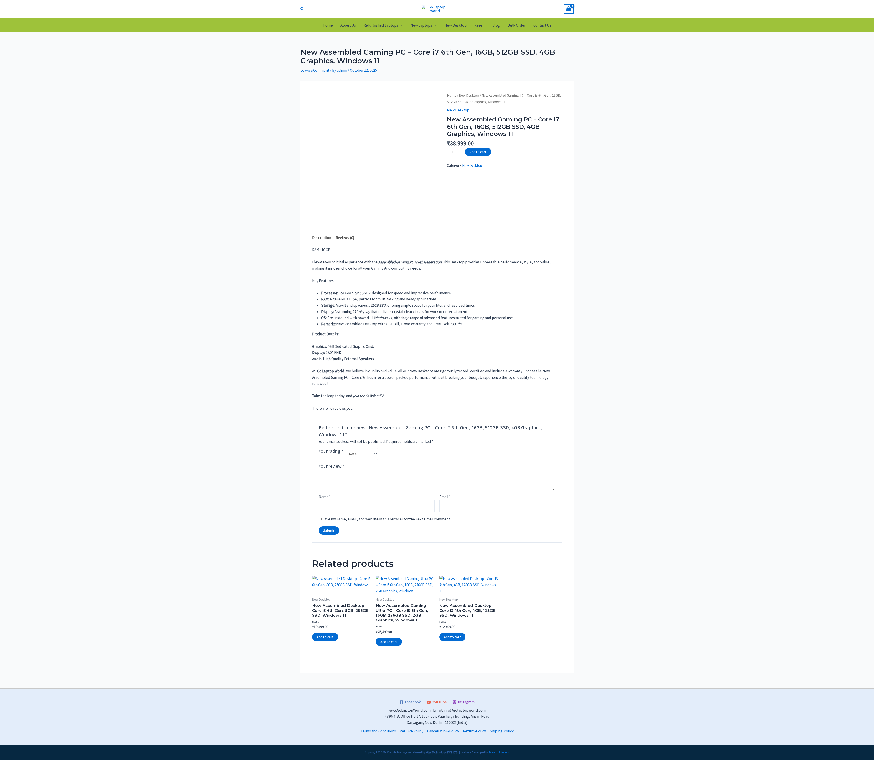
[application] (400, 25)
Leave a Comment (314, 70)
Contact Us (542, 25)
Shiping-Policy (502, 731)
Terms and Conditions (378, 731)
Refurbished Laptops (380, 25)
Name (325, 496)
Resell (479, 25)
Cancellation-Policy (443, 731)
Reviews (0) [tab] (345, 237)
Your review (332, 466)
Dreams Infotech (499, 752)
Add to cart (478, 151)
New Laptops (421, 25)
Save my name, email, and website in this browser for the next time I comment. (386, 519)
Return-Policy (474, 731)
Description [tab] (321, 237)
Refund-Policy (411, 731)
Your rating (331, 451)
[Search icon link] (302, 9)
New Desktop (455, 25)
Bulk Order (517, 25)
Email (445, 496)
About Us (348, 25)
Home (328, 25)
